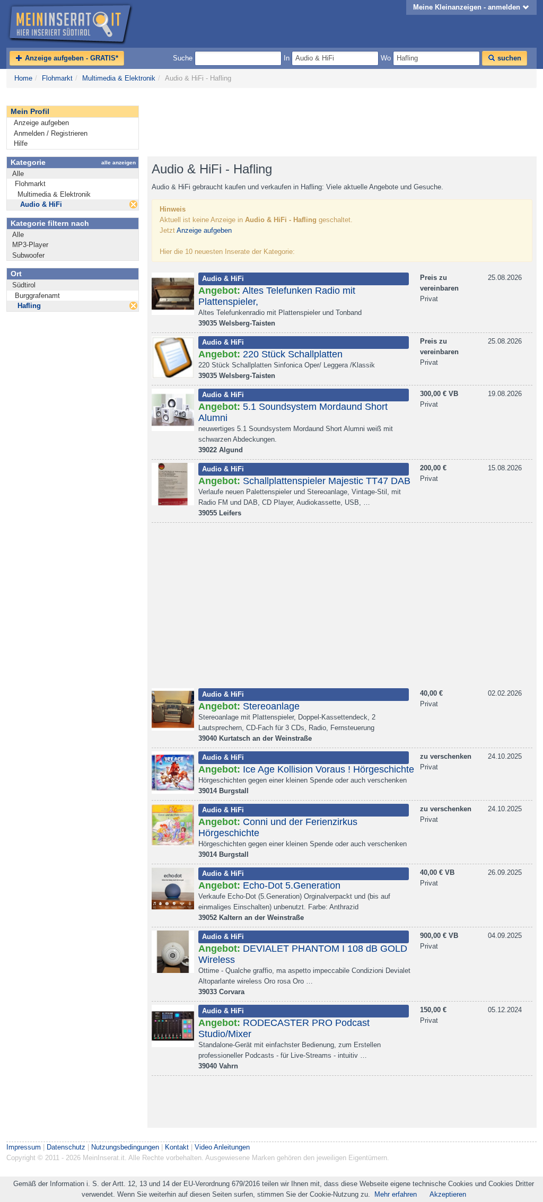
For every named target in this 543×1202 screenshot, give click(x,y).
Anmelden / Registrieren (50, 133)
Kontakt (177, 1147)
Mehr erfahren (395, 1194)
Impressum (23, 1147)
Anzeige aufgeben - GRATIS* (70, 58)
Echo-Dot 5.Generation (291, 885)
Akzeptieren (448, 1194)
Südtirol (24, 285)
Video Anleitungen (222, 1147)
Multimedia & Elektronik (118, 78)
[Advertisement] (340, 122)
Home (23, 78)
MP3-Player (30, 245)
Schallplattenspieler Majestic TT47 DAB (326, 481)
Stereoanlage (271, 706)
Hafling (29, 306)
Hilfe (21, 143)
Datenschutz (66, 1147)
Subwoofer (28, 255)
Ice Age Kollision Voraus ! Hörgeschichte (328, 769)
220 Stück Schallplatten (293, 354)
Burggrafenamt (37, 296)
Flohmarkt (57, 78)
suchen (508, 58)
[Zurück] (133, 204)
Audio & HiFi (41, 204)
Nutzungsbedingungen (125, 1147)
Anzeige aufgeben (41, 123)
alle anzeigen (118, 162)
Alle (18, 174)
